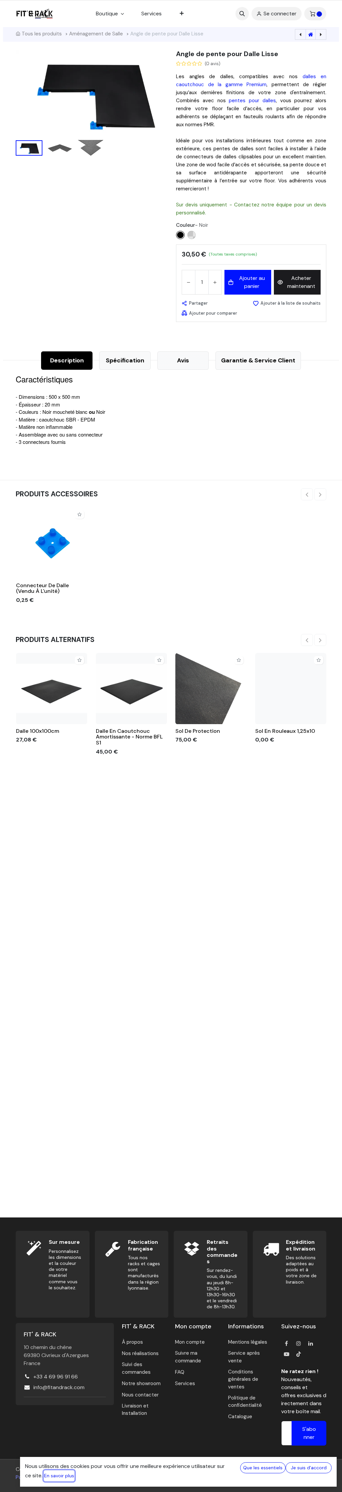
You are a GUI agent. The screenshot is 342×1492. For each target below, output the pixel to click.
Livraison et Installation (135, 1409)
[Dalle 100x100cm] (51, 688)
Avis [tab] (183, 360)
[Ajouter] (214, 282)
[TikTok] (298, 1354)
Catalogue (240, 1416)
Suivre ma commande (188, 1357)
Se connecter (280, 13)
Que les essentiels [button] (263, 1468)
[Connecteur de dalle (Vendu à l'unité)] (51, 542)
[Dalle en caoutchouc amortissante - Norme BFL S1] (131, 688)
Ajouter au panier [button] (252, 282)
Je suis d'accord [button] (309, 1468)
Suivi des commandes (136, 1368)
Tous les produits (42, 33)
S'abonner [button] (309, 1433)
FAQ (179, 1372)
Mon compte (190, 1342)
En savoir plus (59, 1476)
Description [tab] (67, 360)
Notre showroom (141, 1383)
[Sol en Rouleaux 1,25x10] (290, 688)
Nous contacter (140, 1394)
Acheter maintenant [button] (301, 282)
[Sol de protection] (210, 688)
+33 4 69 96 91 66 (55, 1376)
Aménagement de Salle (96, 33)
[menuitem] (151, 13)
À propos (132, 1342)
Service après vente (244, 1357)
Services (185, 1383)
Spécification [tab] (125, 360)
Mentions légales (247, 1342)
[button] (242, 13)
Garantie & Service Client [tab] (258, 360)
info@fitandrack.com (58, 1387)
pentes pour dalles (252, 100)
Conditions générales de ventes (243, 1379)
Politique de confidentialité (245, 1401)
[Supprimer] (188, 282)
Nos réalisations (140, 1353)
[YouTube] (286, 1354)
